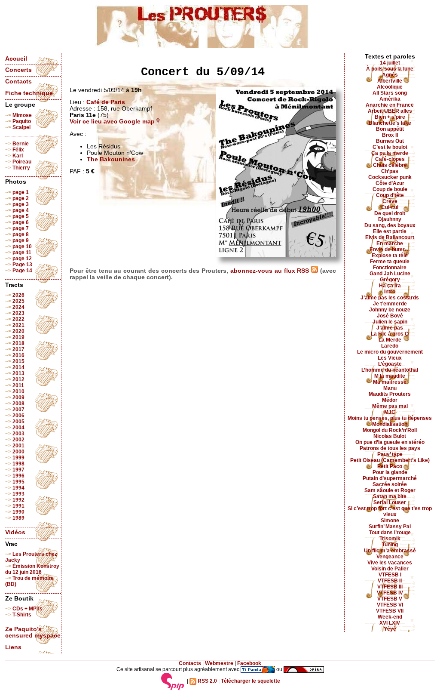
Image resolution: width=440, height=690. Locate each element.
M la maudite (389, 376)
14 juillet (390, 63)
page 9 (20, 240)
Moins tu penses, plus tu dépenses (390, 418)
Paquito (21, 121)
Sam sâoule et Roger (390, 490)
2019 (18, 337)
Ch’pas (389, 171)
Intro (389, 292)
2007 (18, 410)
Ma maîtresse (389, 382)
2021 (18, 325)
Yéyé (390, 629)
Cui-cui (389, 207)
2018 (18, 343)
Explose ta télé (390, 256)
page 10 (22, 246)
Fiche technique (29, 93)
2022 (18, 319)
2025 (18, 301)
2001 (18, 446)
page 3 (20, 204)
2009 (18, 397)
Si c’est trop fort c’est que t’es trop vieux (390, 511)
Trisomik (389, 539)
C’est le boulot (390, 147)
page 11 (21, 253)
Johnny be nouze (389, 310)
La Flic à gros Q (390, 334)
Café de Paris (105, 102)
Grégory (390, 280)
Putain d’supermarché (390, 478)
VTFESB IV (390, 593)
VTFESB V (389, 599)
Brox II (390, 135)
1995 (18, 482)
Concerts (18, 70)
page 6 (20, 222)
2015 (18, 361)
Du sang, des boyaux (390, 225)
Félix (18, 150)
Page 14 (22, 271)
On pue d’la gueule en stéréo (390, 442)
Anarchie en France (390, 105)
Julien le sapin (390, 322)
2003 (18, 434)
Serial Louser (389, 502)
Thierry (21, 168)
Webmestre (219, 663)
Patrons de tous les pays (390, 448)
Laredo (389, 346)
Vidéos (15, 532)
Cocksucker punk (390, 177)
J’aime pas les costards (390, 298)
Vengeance (389, 557)
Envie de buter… (390, 249)
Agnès (390, 75)
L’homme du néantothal (389, 370)
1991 (18, 506)
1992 (18, 500)
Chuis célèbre (390, 165)
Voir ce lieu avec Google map (113, 121)
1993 (18, 494)
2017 (18, 349)
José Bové (390, 316)
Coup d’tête (390, 195)
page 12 (22, 259)
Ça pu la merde (389, 153)
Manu (390, 388)
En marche (389, 243)
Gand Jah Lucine (390, 274)
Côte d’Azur (390, 183)
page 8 (20, 234)
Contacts (18, 81)
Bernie (20, 144)
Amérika (389, 99)
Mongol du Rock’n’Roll (390, 430)
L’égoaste (390, 364)
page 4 (20, 210)
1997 (18, 470)
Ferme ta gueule (389, 262)
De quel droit (389, 213)
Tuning (390, 545)
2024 (18, 307)
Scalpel (21, 127)
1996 (18, 476)
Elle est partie (389, 231)
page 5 (20, 216)
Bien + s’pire (390, 117)
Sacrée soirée (390, 484)
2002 (18, 440)
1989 (18, 518)
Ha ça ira (390, 286)
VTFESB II (390, 581)
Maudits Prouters (390, 394)
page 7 (20, 228)
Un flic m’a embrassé (390, 551)
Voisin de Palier (390, 569)
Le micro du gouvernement (390, 352)
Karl (17, 156)
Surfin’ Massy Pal (390, 527)
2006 (18, 416)
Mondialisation (389, 424)
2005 (18, 422)
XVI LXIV (389, 623)
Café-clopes (390, 159)
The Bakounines (111, 159)
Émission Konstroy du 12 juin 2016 (32, 569)
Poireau (21, 162)
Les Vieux (390, 358)
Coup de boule (390, 189)
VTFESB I (390, 575)
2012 (18, 379)
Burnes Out (390, 141)
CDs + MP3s (27, 609)
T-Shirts (21, 615)
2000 (18, 452)
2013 (18, 373)
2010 (18, 391)
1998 (18, 464)
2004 (18, 428)
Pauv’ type (390, 454)
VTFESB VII (389, 611)
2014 (18, 367)
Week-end (390, 617)
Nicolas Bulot (389, 436)
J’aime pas (389, 328)
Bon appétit (390, 129)
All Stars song (390, 93)
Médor (389, 400)
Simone (390, 521)
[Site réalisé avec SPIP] (173, 681)
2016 (18, 355)
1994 (18, 488)
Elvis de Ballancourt (389, 237)
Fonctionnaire (389, 268)
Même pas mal (390, 406)
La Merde (390, 340)
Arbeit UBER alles (390, 111)
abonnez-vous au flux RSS (270, 271)
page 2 (20, 198)
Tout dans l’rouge (390, 533)
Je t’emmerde (390, 304)
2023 (18, 313)
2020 (18, 331)
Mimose (22, 115)
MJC (389, 412)
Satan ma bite (389, 496)
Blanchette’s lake (390, 123)
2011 (18, 385)
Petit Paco (389, 466)
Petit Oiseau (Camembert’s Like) (390, 460)
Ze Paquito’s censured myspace (33, 632)
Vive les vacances (389, 563)
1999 (18, 458)
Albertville (389, 81)
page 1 (20, 192)
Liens (13, 647)
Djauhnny (389, 219)
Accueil (16, 58)
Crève (389, 201)
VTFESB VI (390, 605)
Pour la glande (390, 472)
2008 (18, 403)
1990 (18, 512)
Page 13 (22, 265)
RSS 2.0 (206, 681)
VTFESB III (390, 587)
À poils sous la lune (389, 69)
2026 (18, 295)
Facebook (249, 663)
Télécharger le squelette (250, 681)
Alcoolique (390, 87)
